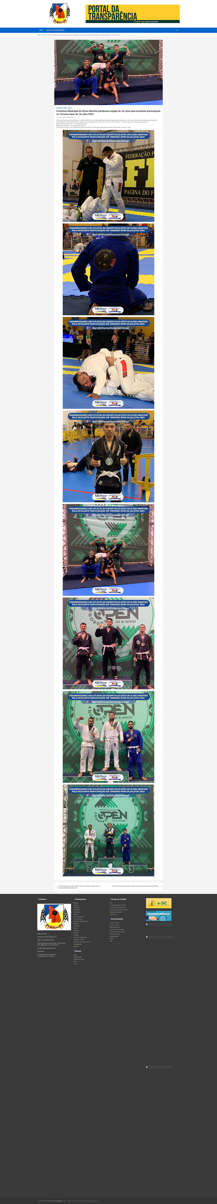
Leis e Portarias (78, 919)
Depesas (76, 903)
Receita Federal (114, 936)
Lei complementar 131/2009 (117, 905)
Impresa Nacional (115, 927)
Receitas (76, 905)
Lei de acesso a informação (117, 907)
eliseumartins (70, 117)
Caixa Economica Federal (117, 929)
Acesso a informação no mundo (119, 910)
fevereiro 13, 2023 (61, 117)
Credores (76, 935)
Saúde (75, 955)
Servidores (77, 907)
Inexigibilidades (78, 944)
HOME (41, 30)
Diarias (75, 928)
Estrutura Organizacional (80, 921)
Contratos (76, 930)
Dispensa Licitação (79, 939)
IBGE (111, 941)
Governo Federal (114, 922)
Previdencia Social (115, 934)
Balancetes (77, 912)
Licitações (76, 926)
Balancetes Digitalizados (80, 937)
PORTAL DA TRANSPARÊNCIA (55, 30)
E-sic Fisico (113, 914)
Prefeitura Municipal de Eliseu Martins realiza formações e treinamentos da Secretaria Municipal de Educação (79, 887)
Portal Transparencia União (117, 932)
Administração (78, 957)
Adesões (76, 933)
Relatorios (76, 923)
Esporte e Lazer (61, 108)
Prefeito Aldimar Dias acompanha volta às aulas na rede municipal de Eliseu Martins (135, 886)
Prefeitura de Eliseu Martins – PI (56, 1201)
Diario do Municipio (79, 916)
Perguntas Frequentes (116, 912)
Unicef (111, 938)
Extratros (76, 946)
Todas (69, 108)
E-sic (111, 903)
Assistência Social (79, 959)
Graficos (76, 914)
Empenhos (77, 910)
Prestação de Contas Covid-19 (82, 942)
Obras (75, 961)
